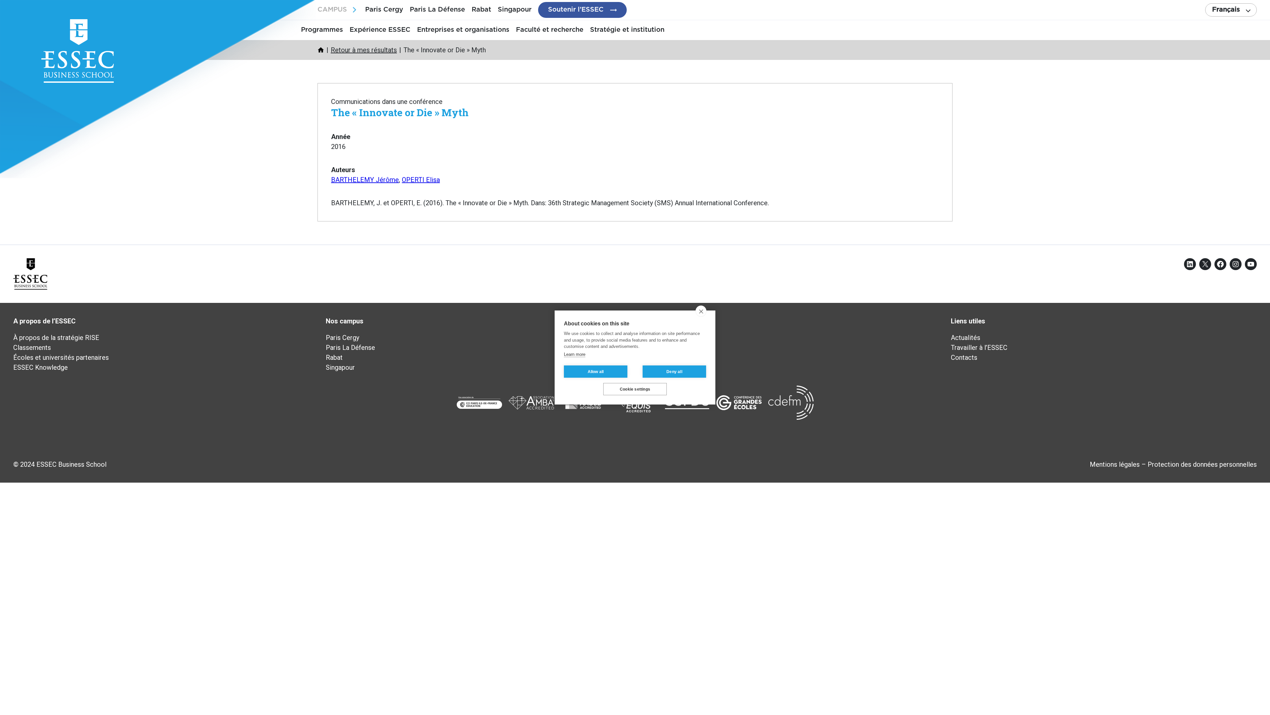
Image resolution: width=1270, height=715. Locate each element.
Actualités (965, 338)
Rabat (481, 9)
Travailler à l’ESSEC (979, 348)
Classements (32, 348)
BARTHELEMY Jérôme (365, 180)
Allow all (596, 371)
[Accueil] (321, 50)
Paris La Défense (437, 9)
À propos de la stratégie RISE (56, 338)
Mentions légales (1115, 464)
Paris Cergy (384, 9)
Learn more (574, 354)
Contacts (964, 357)
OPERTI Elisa (421, 180)
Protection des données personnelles (1202, 464)
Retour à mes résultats (364, 50)
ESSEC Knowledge (40, 367)
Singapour (514, 9)
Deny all (674, 371)
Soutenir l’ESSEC (576, 9)
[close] (701, 311)
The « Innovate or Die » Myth (400, 112)
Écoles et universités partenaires (61, 357)
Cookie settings (635, 389)
